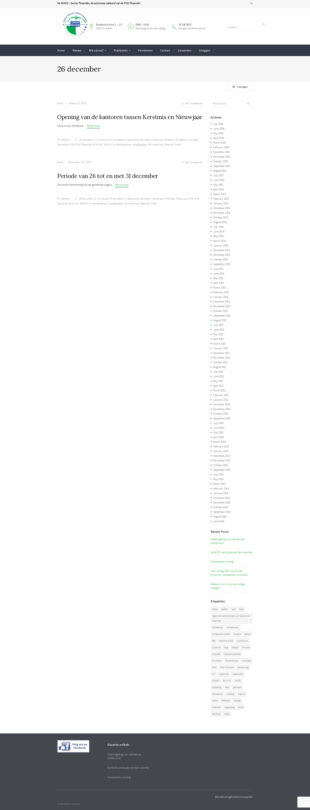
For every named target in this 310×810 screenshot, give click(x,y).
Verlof (178, 144)
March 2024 (219, 240)
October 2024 (220, 217)
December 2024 (221, 208)
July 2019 (218, 474)
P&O (227, 687)
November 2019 (221, 460)
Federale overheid (232, 654)
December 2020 (221, 404)
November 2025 (221, 156)
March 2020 (219, 441)
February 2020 (221, 446)
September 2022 (221, 315)
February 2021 (221, 395)
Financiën (62, 144)
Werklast (216, 713)
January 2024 (220, 245)
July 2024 (218, 226)
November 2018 (221, 502)
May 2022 (218, 334)
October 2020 (220, 413)
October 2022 (220, 311)
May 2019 (218, 479)
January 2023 (220, 297)
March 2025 (219, 194)
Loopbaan (224, 674)
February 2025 (221, 198)
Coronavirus (242, 640)
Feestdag (192, 139)
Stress (215, 700)
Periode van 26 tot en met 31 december (107, 176)
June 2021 (218, 376)
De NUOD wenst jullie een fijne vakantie (231, 552)
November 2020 (221, 409)
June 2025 (218, 180)
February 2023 (221, 292)
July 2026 (218, 124)
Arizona (237, 634)
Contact (165, 50)
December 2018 (221, 498)
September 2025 (221, 166)
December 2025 (221, 152)
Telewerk (226, 700)
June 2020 (218, 427)
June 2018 (218, 521)
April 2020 (218, 437)
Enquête (216, 654)
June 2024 (218, 231)
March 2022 (219, 343)
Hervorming (243, 667)
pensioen (237, 687)
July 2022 (218, 325)
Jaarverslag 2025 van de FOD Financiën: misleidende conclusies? (229, 572)
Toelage (237, 700)
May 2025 (218, 184)
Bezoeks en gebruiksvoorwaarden (234, 796)
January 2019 (220, 493)
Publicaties (121, 50)
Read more (93, 126)
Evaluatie (170, 139)
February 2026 (221, 147)
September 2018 (221, 512)
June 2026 (218, 128)
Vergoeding (229, 707)
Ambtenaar (217, 627)
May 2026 (218, 133)
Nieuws (76, 50)
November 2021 (221, 357)
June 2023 (218, 273)
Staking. (230, 693)
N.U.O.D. (98, 144)
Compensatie (132, 139)
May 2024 (218, 236)
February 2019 (221, 488)
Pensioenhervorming (222, 561)
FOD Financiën (84, 144)
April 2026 (218, 138)
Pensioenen (145, 50)
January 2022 (220, 348)
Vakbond (168, 144)
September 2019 (221, 470)
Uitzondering (155, 144)
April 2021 (218, 385)
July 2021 (218, 371)
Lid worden (184, 50)
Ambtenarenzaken (221, 634)
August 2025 (219, 170)
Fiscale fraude (231, 660)
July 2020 (218, 423)
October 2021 (220, 362)
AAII (233, 609)
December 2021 (221, 353)
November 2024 (221, 212)
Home (61, 50)
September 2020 (221, 418)
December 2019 (221, 455)
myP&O (215, 680)
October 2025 (220, 161)
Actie (241, 609)
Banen (248, 634)
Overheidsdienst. (122, 144)
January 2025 (220, 203)
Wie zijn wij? (96, 50)
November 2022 (221, 306)
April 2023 (218, 283)
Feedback (181, 139)
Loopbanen (237, 674)
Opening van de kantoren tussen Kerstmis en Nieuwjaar (129, 117)
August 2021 (219, 367)
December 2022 (221, 301)
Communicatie (226, 640)
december (145, 139)
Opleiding (216, 687)
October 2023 (220, 259)
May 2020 (218, 432)
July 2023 (218, 269)
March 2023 (219, 287)
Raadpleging (140, 144)
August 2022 (219, 320)
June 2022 (218, 329)
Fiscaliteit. (246, 660)
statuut (241, 693)
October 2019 (220, 465)
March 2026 (219, 142)
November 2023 (221, 255)
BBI (213, 640)
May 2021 (218, 381)
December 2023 (221, 250)
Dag (226, 647)
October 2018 (220, 507)
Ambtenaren (233, 627)
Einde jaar (157, 139)
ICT (213, 674)
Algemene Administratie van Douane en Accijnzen (231, 618)
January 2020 (220, 451)
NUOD (108, 144)
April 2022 (218, 339)
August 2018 (219, 516)
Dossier (235, 647)
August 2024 (219, 222)
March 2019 (219, 484)
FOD (71, 144)
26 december (86, 139)
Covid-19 (216, 647)
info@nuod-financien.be (192, 28)
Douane (246, 647)
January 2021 (220, 399)
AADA (214, 609)
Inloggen (204, 50)
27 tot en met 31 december (108, 139)
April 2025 (218, 189)
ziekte (227, 713)
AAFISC (224, 609)
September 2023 (221, 264)
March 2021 (219, 390)
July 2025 (218, 175)
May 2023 (218, 278)
